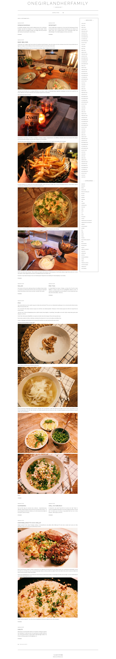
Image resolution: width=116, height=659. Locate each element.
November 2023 (84, 36)
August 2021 (84, 81)
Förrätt (83, 203)
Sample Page (55, 12)
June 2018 (83, 154)
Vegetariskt (84, 268)
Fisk (82, 201)
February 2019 (84, 138)
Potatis (82, 237)
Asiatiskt (83, 184)
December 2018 (84, 142)
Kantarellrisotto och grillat (29, 523)
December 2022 (84, 58)
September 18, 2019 (21, 627)
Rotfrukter (83, 245)
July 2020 (83, 106)
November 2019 (84, 121)
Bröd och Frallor (85, 191)
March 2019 (83, 136)
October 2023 (84, 38)
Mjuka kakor (84, 226)
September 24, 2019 (21, 300)
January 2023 (84, 56)
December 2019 (84, 119)
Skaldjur (83, 251)
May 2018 (83, 155)
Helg (82, 210)
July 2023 (83, 44)
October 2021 (84, 77)
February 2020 (84, 115)
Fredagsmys (84, 205)
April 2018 (83, 157)
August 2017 (84, 173)
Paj (82, 230)
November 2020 (84, 98)
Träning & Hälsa (84, 262)
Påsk (82, 232)
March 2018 (83, 159)
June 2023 (83, 46)
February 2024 (84, 31)
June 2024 (83, 23)
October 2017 (84, 169)
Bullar (82, 193)
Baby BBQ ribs (23, 42)
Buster (82, 195)
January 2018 (84, 163)
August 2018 (84, 150)
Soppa (82, 258)
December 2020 (84, 96)
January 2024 (84, 33)
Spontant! (52, 25)
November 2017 (84, 167)
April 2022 (83, 65)
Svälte (20, 629)
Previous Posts (23, 644)
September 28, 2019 (21, 39)
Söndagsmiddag (24, 25)
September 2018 (84, 148)
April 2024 (83, 27)
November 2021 (84, 75)
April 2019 (83, 134)
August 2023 (84, 42)
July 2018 (83, 152)
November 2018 (84, 144)
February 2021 (84, 92)
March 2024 (83, 29)
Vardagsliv (83, 266)
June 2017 (83, 177)
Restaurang (84, 243)
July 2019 (83, 129)
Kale (62, 654)
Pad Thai (52, 286)
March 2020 (83, 113)
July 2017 (83, 175)
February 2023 (84, 54)
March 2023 (83, 52)
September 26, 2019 (21, 283)
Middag (83, 224)
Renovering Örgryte (85, 239)
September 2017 (84, 171)
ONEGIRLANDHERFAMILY (58, 3)
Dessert (83, 197)
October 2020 (84, 100)
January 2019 (84, 140)
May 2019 (83, 132)
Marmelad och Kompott (86, 220)
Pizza (82, 235)
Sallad (20, 286)
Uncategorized (84, 264)
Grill (82, 209)
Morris (82, 228)
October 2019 (84, 123)
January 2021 (84, 94)
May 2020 (83, 109)
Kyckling (83, 216)
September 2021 (84, 79)
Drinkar (83, 199)
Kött (82, 214)
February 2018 (84, 161)
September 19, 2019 (21, 520)
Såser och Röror (85, 249)
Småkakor (83, 253)
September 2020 (84, 102)
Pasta (82, 233)
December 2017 (84, 165)
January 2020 (84, 117)
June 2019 (83, 130)
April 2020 (83, 111)
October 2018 (84, 146)
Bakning (83, 185)
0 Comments (20, 34)
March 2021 (83, 90)
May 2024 (83, 25)
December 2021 (84, 73)
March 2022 (83, 67)
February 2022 (84, 69)
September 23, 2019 (21, 503)
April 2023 (83, 50)
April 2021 (83, 88)
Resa (82, 241)
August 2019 (84, 127)
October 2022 (84, 61)
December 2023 (84, 34)
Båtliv (82, 187)
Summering (22, 506)
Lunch (82, 218)
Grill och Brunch (55, 506)
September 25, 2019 (52, 283)
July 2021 (83, 82)
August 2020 (84, 104)
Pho (19, 303)
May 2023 (83, 48)
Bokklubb (83, 189)
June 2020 (83, 107)
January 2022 (84, 71)
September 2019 (84, 125)
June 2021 (83, 84)
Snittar (83, 255)
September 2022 (84, 63)
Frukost (83, 207)
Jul (82, 212)
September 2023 (84, 40)
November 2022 (84, 59)
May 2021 (83, 86)
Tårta (82, 260)
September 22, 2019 (52, 503)
